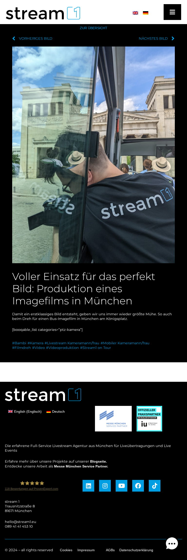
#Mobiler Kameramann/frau (125, 343)
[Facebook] (138, 486)
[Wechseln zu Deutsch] (145, 13)
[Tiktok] (154, 486)
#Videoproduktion (62, 347)
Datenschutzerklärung (136, 550)
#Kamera (35, 343)
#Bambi (19, 343)
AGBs (110, 550)
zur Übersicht (93, 28)
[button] (172, 544)
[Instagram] (105, 486)
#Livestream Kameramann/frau (72, 343)
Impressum (86, 550)
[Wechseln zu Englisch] (135, 13)
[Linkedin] (88, 486)
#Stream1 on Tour (95, 347)
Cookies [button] (66, 550)
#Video (38, 347)
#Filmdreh (21, 347)
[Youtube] (121, 486)
